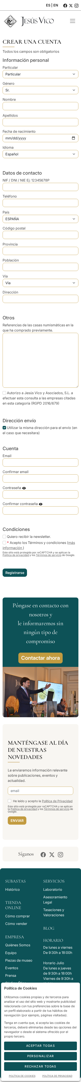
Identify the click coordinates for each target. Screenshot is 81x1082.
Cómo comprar (17, 916)
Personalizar (40, 1056)
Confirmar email (16, 472)
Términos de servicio (48, 555)
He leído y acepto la (43, 801)
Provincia (10, 244)
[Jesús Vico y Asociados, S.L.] (33, 21)
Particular (10, 67)
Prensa (10, 975)
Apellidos (10, 115)
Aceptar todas (40, 1045)
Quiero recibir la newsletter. (29, 536)
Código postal (14, 228)
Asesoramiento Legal (55, 899)
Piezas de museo (18, 960)
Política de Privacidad (57, 801)
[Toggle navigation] (72, 21)
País (6, 212)
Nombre (9, 99)
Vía (5, 276)
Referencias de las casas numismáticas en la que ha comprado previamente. (38, 327)
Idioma (8, 147)
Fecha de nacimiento (19, 131)
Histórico (12, 889)
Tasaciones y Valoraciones (53, 912)
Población (11, 260)
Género (8, 83)
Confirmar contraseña (21, 504)
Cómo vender (16, 923)
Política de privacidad (16, 555)
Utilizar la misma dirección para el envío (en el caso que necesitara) (40, 430)
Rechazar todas (40, 1066)
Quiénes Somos (17, 945)
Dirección (10, 292)
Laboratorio (52, 889)
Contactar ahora (40, 658)
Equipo (11, 953)
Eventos (11, 968)
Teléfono (10, 196)
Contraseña (12, 488)
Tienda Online (13, 905)
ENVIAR (17, 820)
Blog (48, 928)
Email (7, 456)
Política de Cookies (22, 1075)
